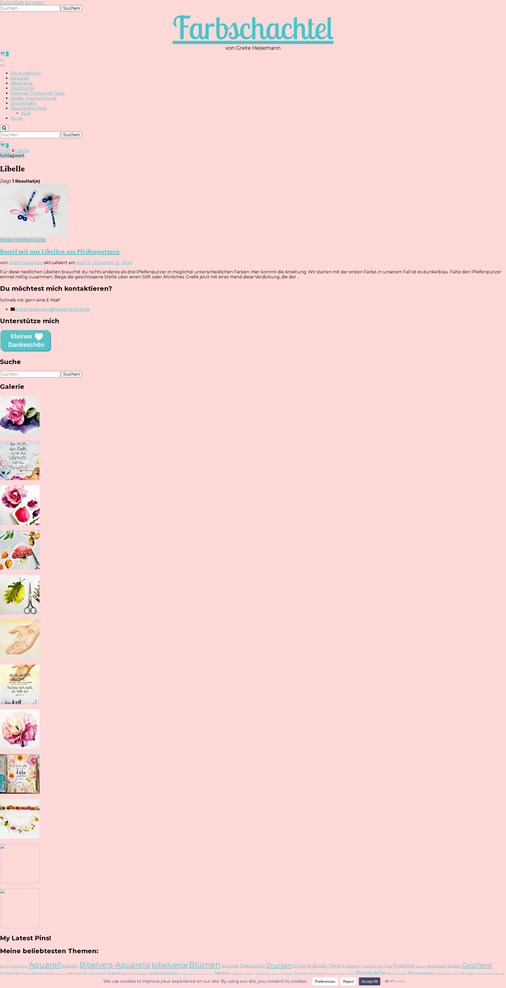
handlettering (38, 973)
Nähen (248, 974)
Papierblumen (310, 973)
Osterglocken (266, 974)
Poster (350, 974)
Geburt (420, 966)
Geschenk (477, 965)
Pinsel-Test (336, 974)
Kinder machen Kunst (34, 98)
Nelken (237, 974)
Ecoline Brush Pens (317, 966)
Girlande (10, 974)
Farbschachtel (253, 27)
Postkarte (371, 973)
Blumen (205, 964)
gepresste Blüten (443, 966)
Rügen (468, 973)
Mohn (222, 973)
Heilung (60, 974)
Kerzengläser (135, 974)
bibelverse (170, 965)
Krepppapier (164, 974)
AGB (26, 113)
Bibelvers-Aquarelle (115, 965)
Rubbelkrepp (448, 974)
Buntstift (230, 966)
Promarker (422, 973)
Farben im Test (377, 966)
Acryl (5, 966)
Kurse (17, 118)
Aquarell (20, 78)
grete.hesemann (26, 262)
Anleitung (19, 966)
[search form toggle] (4, 128)
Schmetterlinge (490, 974)
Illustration (94, 973)
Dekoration (252, 965)
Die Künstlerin (26, 73)
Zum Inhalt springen (22, 2)
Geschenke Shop (29, 108)
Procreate (397, 974)
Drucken (279, 965)
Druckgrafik (23, 103)
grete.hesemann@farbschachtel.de (52, 309)
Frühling (404, 966)
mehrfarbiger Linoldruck (197, 974)
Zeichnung (22, 88)
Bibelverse (22, 83)
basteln (70, 965)
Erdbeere (351, 966)
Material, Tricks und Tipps (37, 93)
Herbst (74, 973)
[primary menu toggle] (2, 60)
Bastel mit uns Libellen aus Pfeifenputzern (60, 251)
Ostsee (286, 974)
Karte (114, 974)
